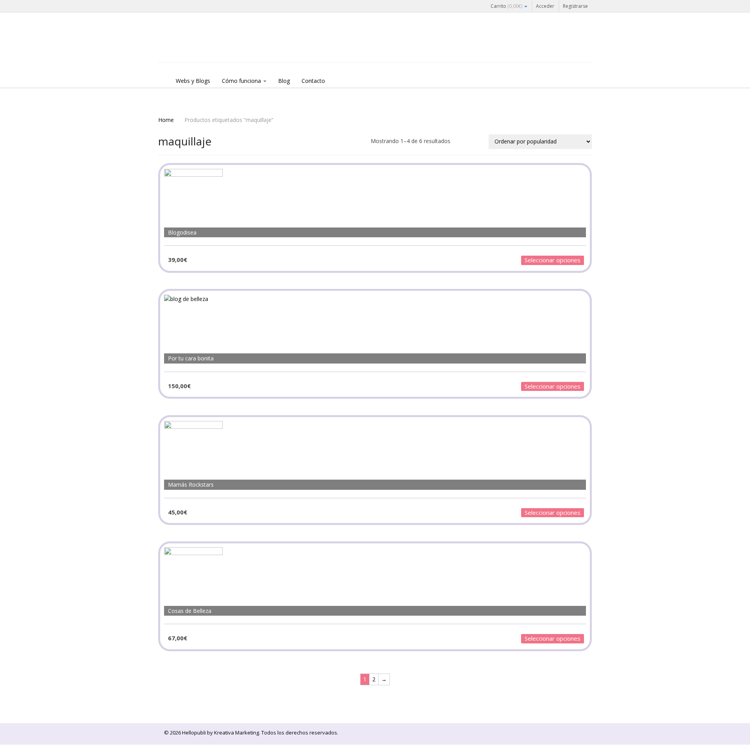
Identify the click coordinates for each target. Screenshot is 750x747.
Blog (284, 80)
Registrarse (575, 6)
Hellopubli (216, 47)
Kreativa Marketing (236, 732)
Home (166, 120)
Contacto (313, 80)
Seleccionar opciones (552, 260)
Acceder (545, 6)
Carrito (506, 6)
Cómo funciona (242, 80)
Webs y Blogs (193, 80)
